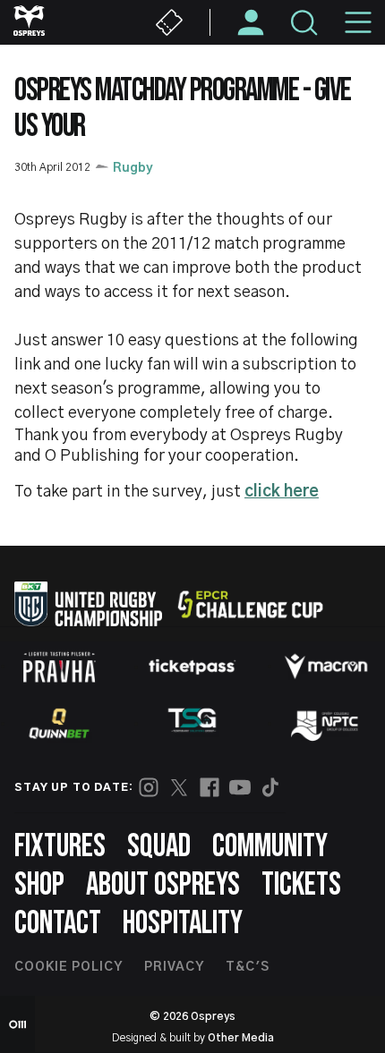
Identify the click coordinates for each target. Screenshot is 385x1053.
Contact (57, 923)
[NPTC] (326, 724)
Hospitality (183, 923)
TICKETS (301, 885)
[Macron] (326, 666)
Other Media (241, 1037)
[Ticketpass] (192, 667)
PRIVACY (174, 967)
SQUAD (159, 847)
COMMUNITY (270, 847)
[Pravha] (59, 667)
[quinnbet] (59, 724)
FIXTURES (60, 847)
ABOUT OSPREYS (163, 885)
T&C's (248, 967)
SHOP (39, 885)
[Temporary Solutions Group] (192, 723)
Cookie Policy (68, 967)
